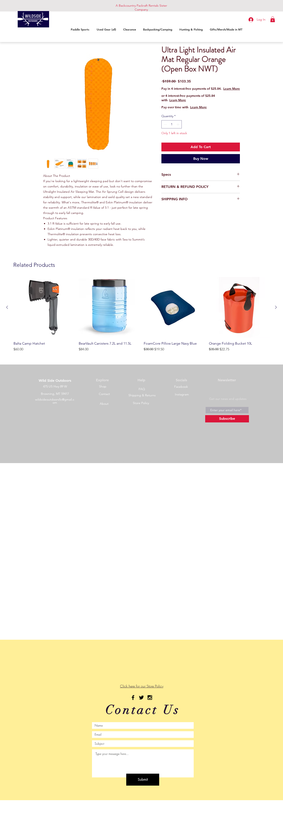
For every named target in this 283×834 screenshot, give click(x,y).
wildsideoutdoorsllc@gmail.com (54, 401)
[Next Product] (276, 307)
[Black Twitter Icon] (141, 697)
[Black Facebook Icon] (133, 697)
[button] (272, 19)
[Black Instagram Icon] (150, 697)
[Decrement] (165, 129)
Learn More (197, 93)
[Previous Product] (7, 307)
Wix (180, 461)
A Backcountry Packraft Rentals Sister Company (141, 7)
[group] (141, 319)
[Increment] (178, 129)
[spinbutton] (172, 129)
